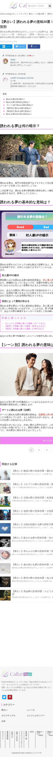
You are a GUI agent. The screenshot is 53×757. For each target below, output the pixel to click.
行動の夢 (40, 14)
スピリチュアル (8, 715)
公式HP (13, 78)
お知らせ (12, 734)
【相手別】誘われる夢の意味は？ (19, 108)
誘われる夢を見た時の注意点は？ (19, 114)
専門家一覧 (26, 735)
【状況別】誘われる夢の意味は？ (19, 111)
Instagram (22, 78)
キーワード (3, 735)
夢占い (31, 14)
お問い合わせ (17, 736)
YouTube (30, 78)
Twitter (12, 60)
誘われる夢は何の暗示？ (15, 99)
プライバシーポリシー (21, 739)
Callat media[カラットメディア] (13, 14)
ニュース (31, 710)
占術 (3, 721)
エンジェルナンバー (36, 715)
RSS (32, 732)
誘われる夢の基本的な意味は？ (18, 102)
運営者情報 (7, 735)
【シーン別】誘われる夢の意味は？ (19, 105)
